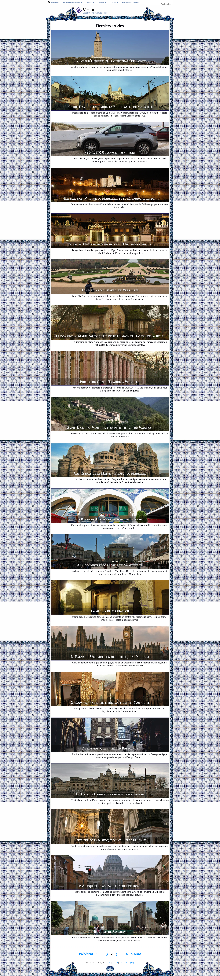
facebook (115, 963)
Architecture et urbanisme (71, 2)
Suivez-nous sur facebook (130, 2)
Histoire (113, 2)
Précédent (86, 954)
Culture (89, 2)
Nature (101, 2)
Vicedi (88, 9)
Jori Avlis (108, 963)
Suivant (136, 954)
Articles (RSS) (129, 963)
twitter (121, 963)
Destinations (55, 2)
